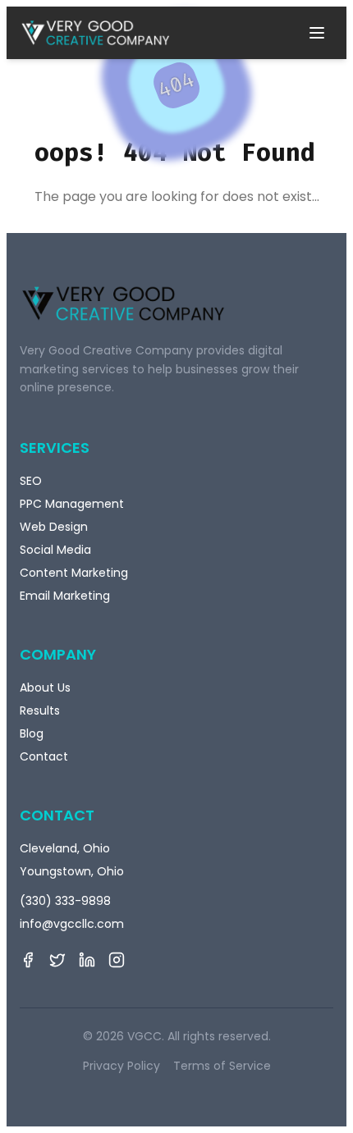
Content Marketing (74, 572)
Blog (32, 733)
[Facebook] (28, 960)
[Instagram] (116, 960)
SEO (31, 481)
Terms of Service (222, 1066)
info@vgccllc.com (72, 924)
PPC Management (72, 504)
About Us (45, 687)
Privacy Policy (121, 1066)
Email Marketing (65, 595)
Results (40, 710)
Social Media (55, 549)
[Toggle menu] (316, 32)
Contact (44, 756)
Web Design (54, 527)
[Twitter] (57, 960)
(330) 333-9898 (65, 901)
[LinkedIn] (87, 960)
